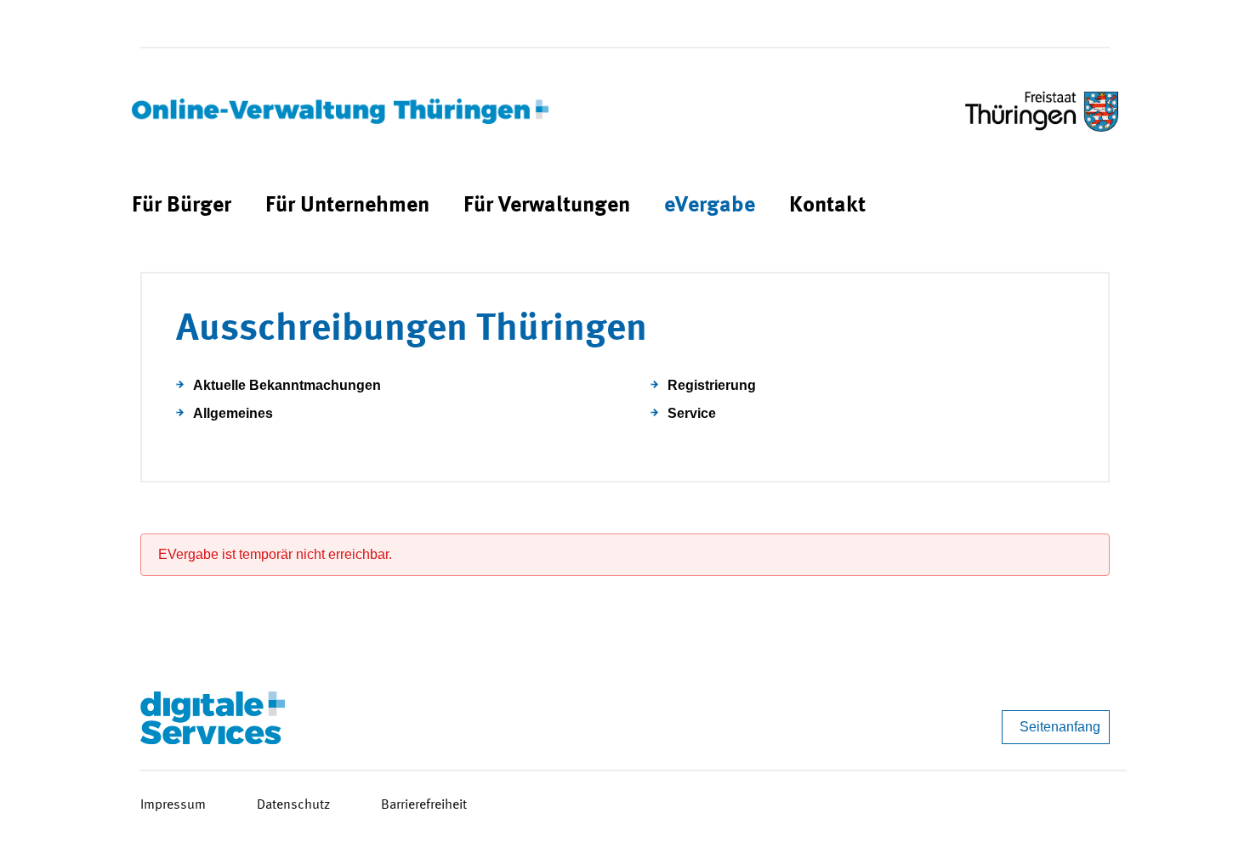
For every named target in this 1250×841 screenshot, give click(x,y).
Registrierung (712, 385)
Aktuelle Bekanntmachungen (287, 385)
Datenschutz (293, 805)
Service (692, 413)
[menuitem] (181, 206)
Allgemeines (233, 413)
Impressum (173, 805)
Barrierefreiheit (424, 805)
